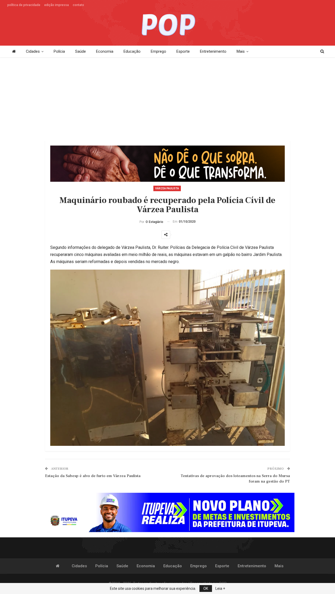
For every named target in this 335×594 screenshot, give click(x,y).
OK (205, 588)
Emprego (158, 51)
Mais (241, 51)
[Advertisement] (167, 99)
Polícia (59, 51)
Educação (132, 51)
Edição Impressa (56, 5)
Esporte (183, 51)
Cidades (33, 51)
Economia (104, 51)
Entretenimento (213, 51)
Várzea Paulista (167, 188)
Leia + (220, 588)
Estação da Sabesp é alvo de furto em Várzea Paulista (93, 475)
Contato (78, 5)
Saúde (80, 51)
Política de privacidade (23, 5)
